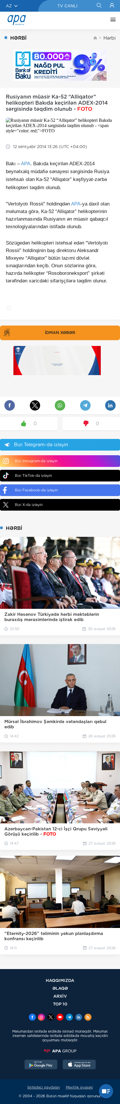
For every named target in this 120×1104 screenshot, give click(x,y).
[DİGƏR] (111, 20)
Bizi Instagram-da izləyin (36, 461)
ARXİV (60, 996)
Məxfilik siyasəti (79, 1087)
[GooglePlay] (41, 1065)
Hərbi (109, 38)
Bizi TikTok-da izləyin (33, 475)
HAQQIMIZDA (60, 980)
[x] (50, 1018)
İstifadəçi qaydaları (43, 1087)
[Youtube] (60, 1018)
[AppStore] (79, 1065)
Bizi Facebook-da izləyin (36, 490)
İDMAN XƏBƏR (60, 332)
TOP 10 (60, 1003)
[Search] (99, 6)
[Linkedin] (78, 1018)
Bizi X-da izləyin (29, 504)
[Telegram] (69, 1018)
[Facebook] (32, 1018)
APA (25, 163)
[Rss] (87, 1018)
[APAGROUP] (60, 1050)
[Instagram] (41, 1018)
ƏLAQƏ (60, 988)
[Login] (112, 6)
